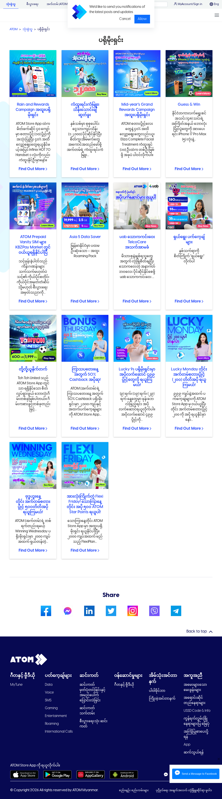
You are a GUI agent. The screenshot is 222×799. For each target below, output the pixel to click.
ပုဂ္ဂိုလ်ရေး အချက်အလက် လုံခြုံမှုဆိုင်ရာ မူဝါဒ (184, 790)
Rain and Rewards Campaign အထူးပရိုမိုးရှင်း (33, 110)
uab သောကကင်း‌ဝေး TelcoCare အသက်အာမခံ (137, 242)
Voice (49, 692)
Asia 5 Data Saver (85, 237)
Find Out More (32, 169)
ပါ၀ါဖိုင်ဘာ (157, 691)
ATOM (14, 29)
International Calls (59, 731)
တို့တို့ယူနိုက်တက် (33, 369)
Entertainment (56, 716)
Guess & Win (189, 105)
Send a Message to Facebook (199, 773)
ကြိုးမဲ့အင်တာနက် (162, 698)
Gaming (51, 708)
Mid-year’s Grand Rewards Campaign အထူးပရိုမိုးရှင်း (137, 110)
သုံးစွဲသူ (11, 4)
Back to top (196, 632)
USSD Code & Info (197, 711)
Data (48, 685)
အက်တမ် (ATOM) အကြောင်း (64, 4)
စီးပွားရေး (32, 4)
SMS (48, 700)
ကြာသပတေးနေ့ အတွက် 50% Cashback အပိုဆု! (85, 374)
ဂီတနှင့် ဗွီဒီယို (124, 685)
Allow (142, 19)
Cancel (125, 19)
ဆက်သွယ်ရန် (194, 752)
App (187, 744)
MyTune (16, 685)
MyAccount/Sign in (190, 4)
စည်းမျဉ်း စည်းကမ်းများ (134, 790)
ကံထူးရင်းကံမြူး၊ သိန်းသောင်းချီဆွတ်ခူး (85, 110)
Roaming (52, 724)
